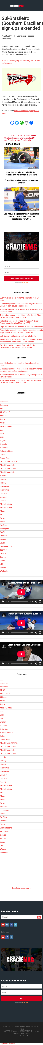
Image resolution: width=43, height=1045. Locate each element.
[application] (21, 592)
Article (2, 419)
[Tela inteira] (40, 601)
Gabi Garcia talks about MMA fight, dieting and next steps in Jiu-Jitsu (21, 173)
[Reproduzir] (3, 601)
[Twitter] (15, 925)
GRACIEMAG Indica (8, 465)
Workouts (4, 571)
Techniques (5, 550)
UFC (1, 564)
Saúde (2, 543)
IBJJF (20, 136)
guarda (3, 476)
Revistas (3, 539)
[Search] (39, 5)
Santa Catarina (30, 136)
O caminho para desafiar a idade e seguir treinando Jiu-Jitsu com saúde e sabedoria (21, 305)
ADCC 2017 (5, 412)
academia (4, 402)
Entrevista (4, 447)
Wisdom (3, 567)
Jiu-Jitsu (3, 493)
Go (39, 917)
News (2, 518)
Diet (1, 437)
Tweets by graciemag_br (21, 888)
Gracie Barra (5, 458)
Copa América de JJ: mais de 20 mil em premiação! (21, 327)
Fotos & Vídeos (6, 451)
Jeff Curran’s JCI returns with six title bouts (18, 336)
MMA (2, 511)
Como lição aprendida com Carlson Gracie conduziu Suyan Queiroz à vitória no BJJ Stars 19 (21, 331)
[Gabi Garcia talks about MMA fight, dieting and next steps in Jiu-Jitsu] (21, 158)
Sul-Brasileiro (10, 140)
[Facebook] (11, 925)
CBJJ (13, 136)
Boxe (2, 433)
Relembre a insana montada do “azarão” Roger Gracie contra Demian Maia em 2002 (19, 322)
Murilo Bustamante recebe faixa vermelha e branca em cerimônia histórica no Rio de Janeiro (21, 340)
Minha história (6, 504)
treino (2, 560)
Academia (4, 405)
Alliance (3, 416)
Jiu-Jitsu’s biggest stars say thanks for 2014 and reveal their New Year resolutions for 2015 (21, 216)
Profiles (3, 536)
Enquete (3, 444)
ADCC (2, 409)
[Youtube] (3, 925)
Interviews (4, 486)
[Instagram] (7, 925)
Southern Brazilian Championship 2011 (20, 138)
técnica (3, 553)
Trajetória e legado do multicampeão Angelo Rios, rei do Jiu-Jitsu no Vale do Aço (20, 316)
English (3, 440)
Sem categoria (6, 546)
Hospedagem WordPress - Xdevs (21, 1036)
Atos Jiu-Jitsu (6, 426)
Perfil (2, 532)
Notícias (3, 525)
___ (1, 398)
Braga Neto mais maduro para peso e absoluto (21, 181)
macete (3, 500)
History (3, 479)
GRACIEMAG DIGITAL (9, 462)
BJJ (1, 430)
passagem (4, 529)
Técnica (3, 557)
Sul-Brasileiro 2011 (25, 140)
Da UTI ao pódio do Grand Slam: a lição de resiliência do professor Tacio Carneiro (17, 346)
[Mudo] (36, 601)
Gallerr (2, 454)
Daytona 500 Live (7, 1044)
